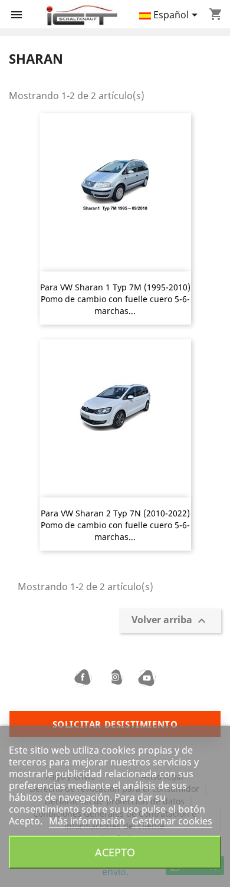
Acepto (115, 852)
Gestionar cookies (172, 820)
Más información (88, 820)
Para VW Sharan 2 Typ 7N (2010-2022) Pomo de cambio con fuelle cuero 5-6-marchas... (115, 525)
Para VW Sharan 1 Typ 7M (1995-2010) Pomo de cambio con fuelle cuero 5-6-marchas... (115, 299)
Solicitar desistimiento (115, 724)
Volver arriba (170, 621)
